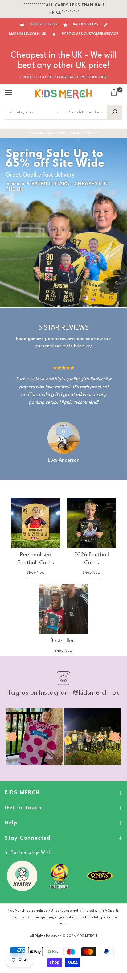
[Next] (115, 736)
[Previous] (12, 736)
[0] (114, 92)
